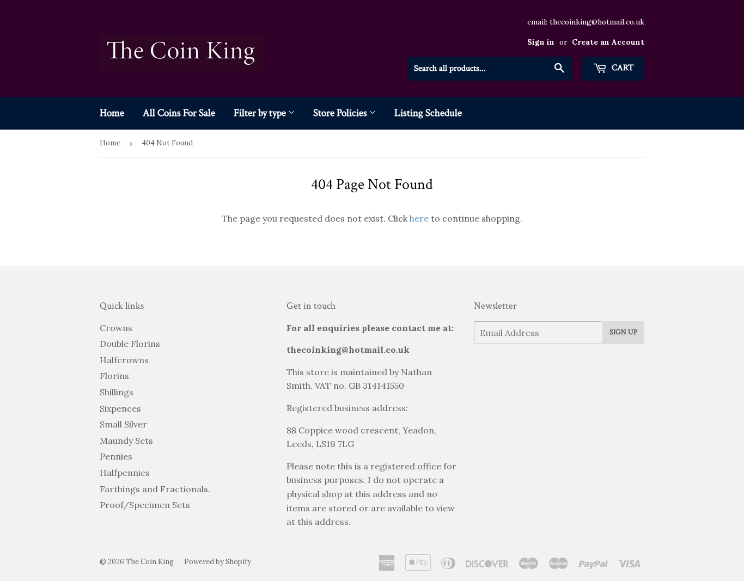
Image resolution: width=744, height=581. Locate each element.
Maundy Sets (126, 440)
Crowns (116, 327)
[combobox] (490, 69)
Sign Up (623, 332)
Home (112, 113)
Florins (114, 375)
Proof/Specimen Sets (145, 504)
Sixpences (120, 408)
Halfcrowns (124, 359)
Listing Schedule (428, 113)
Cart (621, 68)
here (419, 218)
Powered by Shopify (217, 561)
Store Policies (341, 113)
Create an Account (608, 42)
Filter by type (261, 113)
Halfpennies (125, 472)
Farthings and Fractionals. (155, 489)
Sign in (540, 42)
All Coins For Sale (179, 113)
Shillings (116, 392)
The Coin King (150, 561)
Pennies (116, 456)
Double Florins (130, 343)
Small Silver (123, 424)
